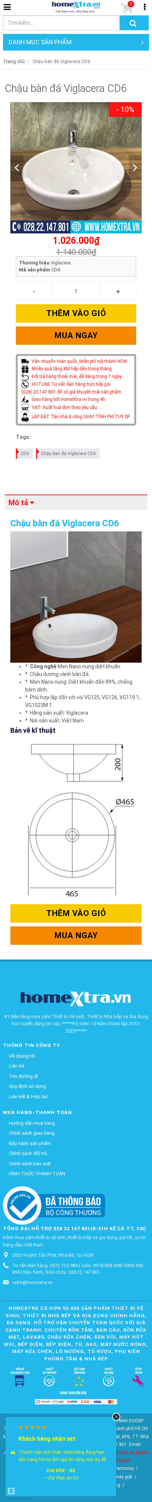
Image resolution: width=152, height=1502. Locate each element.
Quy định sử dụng (27, 1086)
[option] (76, 167)
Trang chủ (14, 61)
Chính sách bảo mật (30, 1163)
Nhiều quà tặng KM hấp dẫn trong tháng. (72, 368)
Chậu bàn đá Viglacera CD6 (68, 453)
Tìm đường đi (23, 1076)
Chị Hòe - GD (60, 1470)
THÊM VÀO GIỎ (76, 313)
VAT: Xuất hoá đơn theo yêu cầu (64, 407)
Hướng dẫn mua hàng (32, 1123)
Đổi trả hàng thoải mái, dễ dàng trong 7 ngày (76, 376)
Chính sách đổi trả (28, 1153)
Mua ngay (76, 335)
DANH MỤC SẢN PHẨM (40, 42)
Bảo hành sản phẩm (30, 1143)
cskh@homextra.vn (32, 1282)
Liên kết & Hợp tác (28, 1096)
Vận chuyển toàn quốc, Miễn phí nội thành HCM (79, 361)
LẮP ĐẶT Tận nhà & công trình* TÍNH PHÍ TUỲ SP (80, 416)
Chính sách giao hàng (32, 1133)
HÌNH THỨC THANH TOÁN (37, 1173)
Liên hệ (16, 1066)
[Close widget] (116, 1417)
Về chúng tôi (22, 1056)
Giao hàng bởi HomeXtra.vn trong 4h (68, 399)
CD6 (25, 453)
